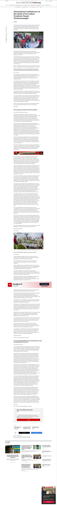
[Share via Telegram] (6, 33)
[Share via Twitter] (6, 29)
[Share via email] (6, 35)
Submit (28, 419)
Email (17, 411)
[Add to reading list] (6, 41)
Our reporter (15, 21)
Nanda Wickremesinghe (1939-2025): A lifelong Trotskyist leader (35, 428)
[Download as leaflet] (6, 37)
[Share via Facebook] (6, 27)
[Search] (51, 5)
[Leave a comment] (6, 39)
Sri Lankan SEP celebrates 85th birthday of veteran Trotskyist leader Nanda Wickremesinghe (27, 428)
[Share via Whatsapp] (6, 31)
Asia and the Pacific (7, 443)
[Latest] (8, 5)
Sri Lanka (7, 442)
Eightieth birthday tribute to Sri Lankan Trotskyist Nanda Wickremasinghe (18, 428)
